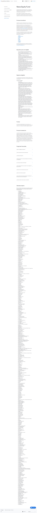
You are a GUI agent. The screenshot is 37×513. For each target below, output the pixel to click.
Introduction (5, 6)
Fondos (5, 13)
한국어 (19, 40)
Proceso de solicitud (7, 8)
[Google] (2, 510)
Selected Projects (6, 18)
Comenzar (33, 507)
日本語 (19, 39)
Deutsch (19, 37)
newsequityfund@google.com (20, 45)
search (23, 1)
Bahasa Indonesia (20, 36)
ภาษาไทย (19, 42)
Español (19, 41)
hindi (19, 38)
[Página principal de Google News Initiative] (5, 1)
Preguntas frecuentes (7, 16)
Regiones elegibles (6, 11)
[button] (27, 1)
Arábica (19, 35)
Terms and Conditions (24, 28)
